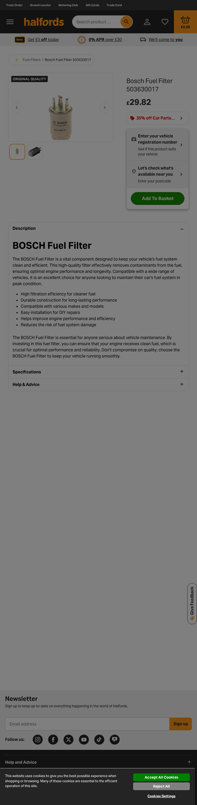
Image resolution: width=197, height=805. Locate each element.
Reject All (161, 786)
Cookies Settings (161, 796)
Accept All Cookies (161, 777)
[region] (97, 786)
